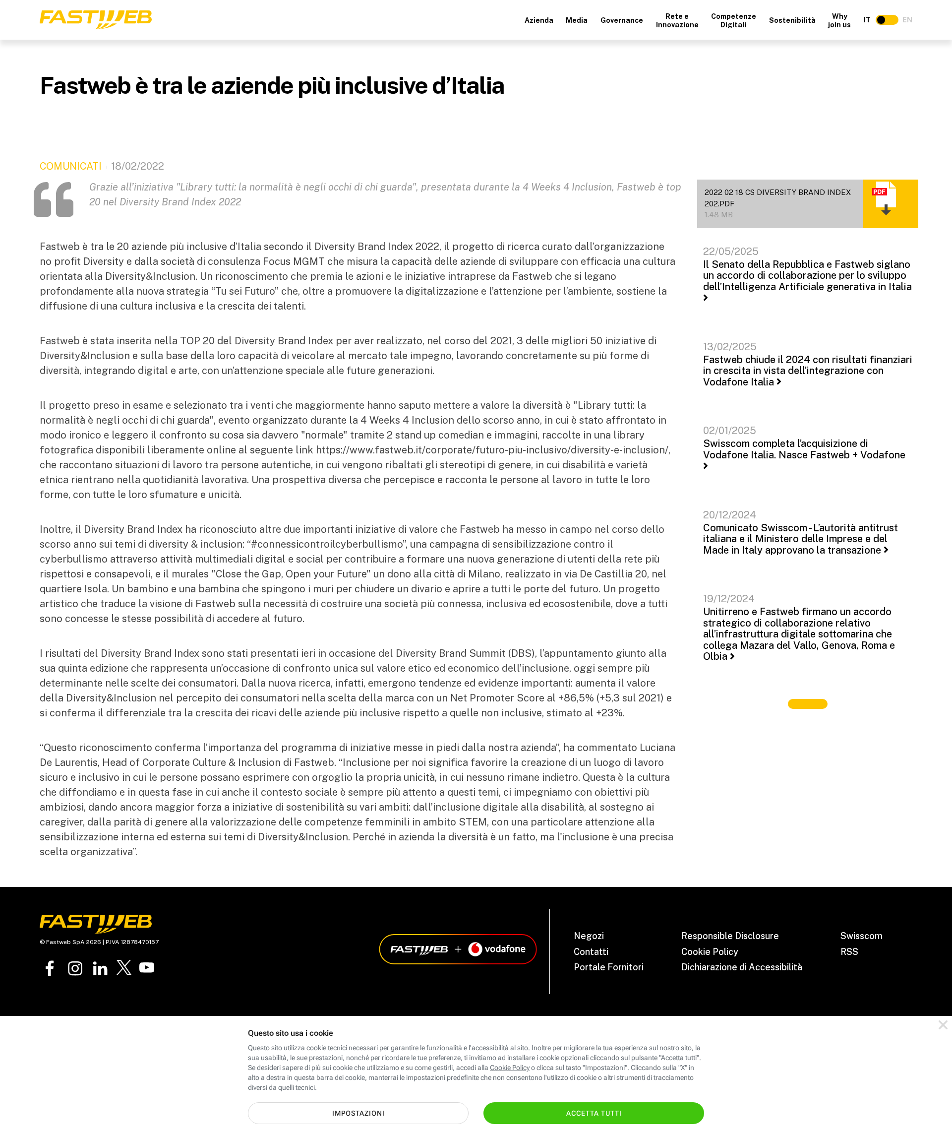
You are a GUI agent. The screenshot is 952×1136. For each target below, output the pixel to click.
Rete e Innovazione (677, 20)
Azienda (539, 20)
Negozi (589, 936)
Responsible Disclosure (730, 936)
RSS (849, 952)
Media (577, 20)
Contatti (591, 952)
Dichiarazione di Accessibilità (741, 967)
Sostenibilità (792, 20)
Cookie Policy (709, 952)
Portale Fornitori (609, 967)
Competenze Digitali (733, 20)
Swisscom (861, 936)
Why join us (839, 20)
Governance (621, 20)
